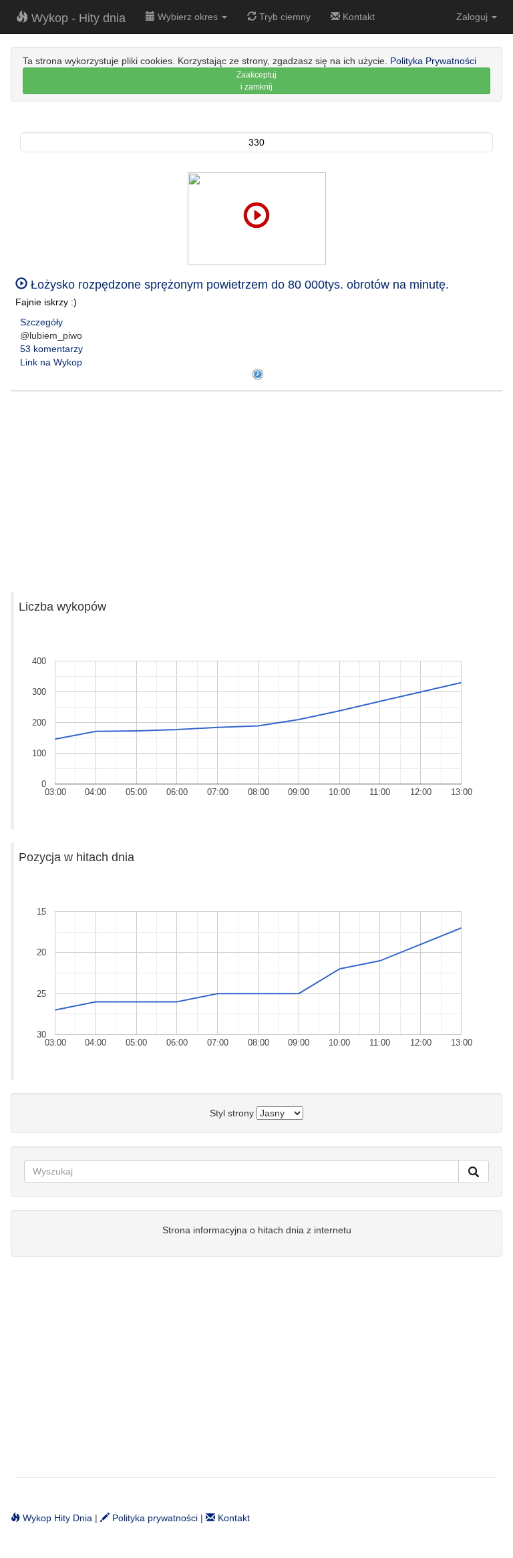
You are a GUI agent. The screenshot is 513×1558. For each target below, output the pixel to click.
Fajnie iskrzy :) (46, 302)
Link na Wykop (51, 362)
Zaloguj (473, 16)
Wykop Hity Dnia (56, 1518)
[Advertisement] (256, 485)
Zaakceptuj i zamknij (256, 81)
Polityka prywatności (154, 1518)
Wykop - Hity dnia (77, 18)
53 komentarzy (51, 348)
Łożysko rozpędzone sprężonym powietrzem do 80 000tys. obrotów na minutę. (238, 284)
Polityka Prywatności (433, 60)
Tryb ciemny (283, 16)
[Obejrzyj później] (257, 374)
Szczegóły (41, 322)
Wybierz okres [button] (187, 16)
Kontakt (357, 16)
